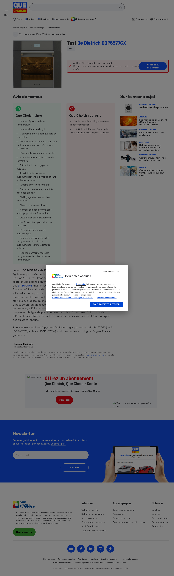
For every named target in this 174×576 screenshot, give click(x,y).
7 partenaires (81, 284)
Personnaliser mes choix (106, 298)
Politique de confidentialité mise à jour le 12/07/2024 (72, 298)
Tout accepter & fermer (106, 304)
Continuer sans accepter (109, 272)
